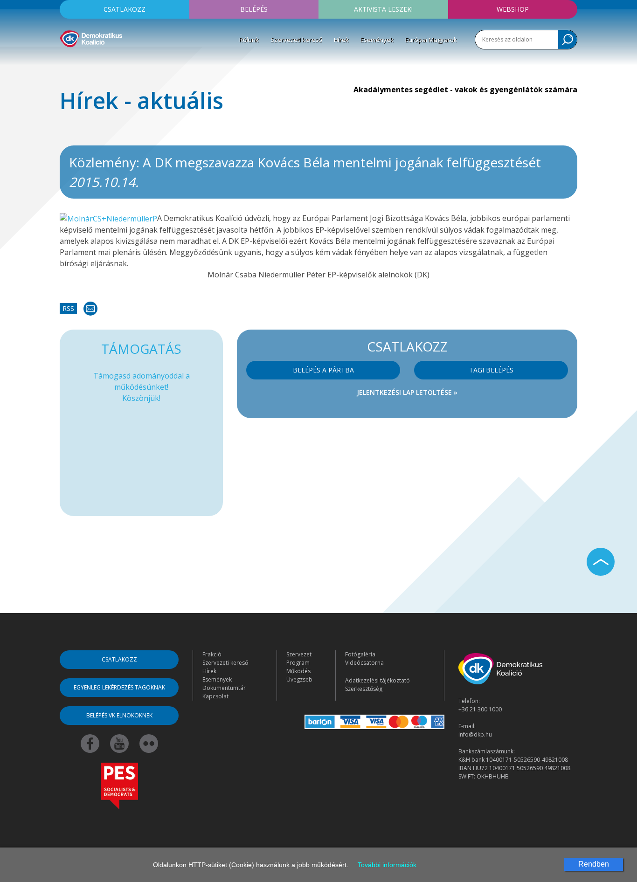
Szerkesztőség (363, 689)
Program (298, 663)
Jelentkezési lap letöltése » (407, 392)
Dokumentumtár (224, 688)
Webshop (513, 9)
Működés (298, 671)
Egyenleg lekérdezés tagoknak (119, 687)
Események (377, 39)
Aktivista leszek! (383, 9)
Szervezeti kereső (296, 39)
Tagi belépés (491, 369)
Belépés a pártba (323, 369)
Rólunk (249, 39)
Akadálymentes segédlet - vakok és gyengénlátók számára (465, 89)
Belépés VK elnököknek (119, 715)
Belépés (254, 9)
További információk (387, 864)
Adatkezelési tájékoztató (377, 680)
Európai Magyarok (431, 39)
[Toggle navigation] (66, 61)
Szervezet (299, 654)
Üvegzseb (299, 679)
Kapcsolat (215, 696)
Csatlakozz (124, 9)
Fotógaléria (360, 654)
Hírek (341, 39)
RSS (68, 308)
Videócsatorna (364, 663)
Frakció (212, 654)
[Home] (91, 37)
